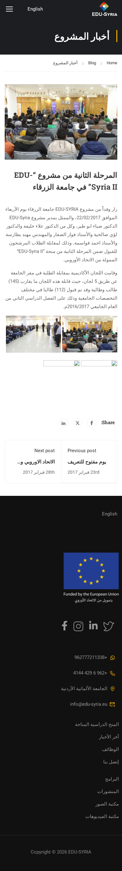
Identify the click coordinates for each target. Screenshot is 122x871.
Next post (44, 450)
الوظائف (110, 749)
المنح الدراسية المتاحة (97, 724)
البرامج (112, 779)
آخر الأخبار (109, 737)
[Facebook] (91, 423)
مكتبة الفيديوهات (102, 816)
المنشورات (108, 791)
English (35, 9)
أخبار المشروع (65, 62)
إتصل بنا (111, 762)
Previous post (82, 450)
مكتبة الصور (107, 804)
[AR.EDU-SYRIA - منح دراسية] (88, 9)
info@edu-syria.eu (88, 704)
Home (112, 62)
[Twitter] (77, 423)
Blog (92, 62)
